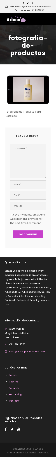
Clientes (13, 381)
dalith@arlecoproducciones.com (34, 6)
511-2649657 (38, 10)
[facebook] (23, 3)
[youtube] (32, 3)
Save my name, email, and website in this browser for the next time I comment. (27, 219)
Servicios (14, 375)
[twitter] (28, 3)
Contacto (14, 400)
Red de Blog (15, 394)
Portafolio (14, 388)
